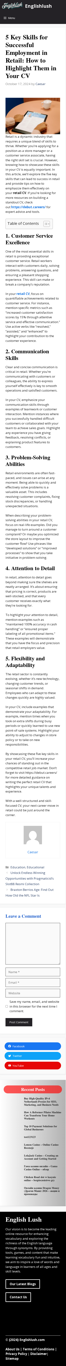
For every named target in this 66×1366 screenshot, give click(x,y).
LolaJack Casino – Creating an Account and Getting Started (41, 1157)
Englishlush (38, 6)
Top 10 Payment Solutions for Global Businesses (40, 1127)
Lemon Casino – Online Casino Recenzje (41, 1146)
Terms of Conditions (38, 1349)
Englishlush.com (32, 1340)
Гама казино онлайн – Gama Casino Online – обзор (40, 1167)
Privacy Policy (16, 1354)
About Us (12, 1349)
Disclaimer (38, 1354)
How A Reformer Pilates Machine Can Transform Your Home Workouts (42, 1115)
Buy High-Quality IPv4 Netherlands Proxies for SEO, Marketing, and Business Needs (41, 1101)
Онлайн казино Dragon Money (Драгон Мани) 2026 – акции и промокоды (42, 1191)
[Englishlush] (12, 6)
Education (17, 867)
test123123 (30, 1137)
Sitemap (12, 1358)
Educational (35, 867)
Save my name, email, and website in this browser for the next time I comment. (34, 1006)
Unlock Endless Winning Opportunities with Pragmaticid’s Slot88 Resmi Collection (30, 878)
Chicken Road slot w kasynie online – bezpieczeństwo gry (40, 1178)
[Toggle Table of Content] (45, 224)
